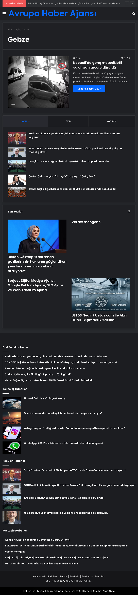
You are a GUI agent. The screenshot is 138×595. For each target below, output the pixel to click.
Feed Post (100, 576)
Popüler (25, 121)
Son (68, 121)
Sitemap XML (39, 576)
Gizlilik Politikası (54, 591)
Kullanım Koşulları (92, 591)
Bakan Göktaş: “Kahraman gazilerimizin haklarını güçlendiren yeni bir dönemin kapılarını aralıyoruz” (79, 3)
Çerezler (69, 591)
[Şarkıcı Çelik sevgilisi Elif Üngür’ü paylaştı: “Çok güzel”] (17, 180)
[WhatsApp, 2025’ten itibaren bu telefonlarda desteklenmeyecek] (12, 447)
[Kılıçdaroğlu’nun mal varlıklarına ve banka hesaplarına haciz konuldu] (12, 517)
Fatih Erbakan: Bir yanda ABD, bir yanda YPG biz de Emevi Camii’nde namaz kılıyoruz (75, 470)
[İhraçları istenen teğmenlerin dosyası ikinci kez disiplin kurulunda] (17, 166)
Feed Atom (87, 576)
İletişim (40, 591)
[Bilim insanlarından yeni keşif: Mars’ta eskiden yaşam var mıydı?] (12, 418)
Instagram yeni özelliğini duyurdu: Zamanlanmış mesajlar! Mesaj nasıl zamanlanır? (74, 428)
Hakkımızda (29, 591)
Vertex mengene (86, 222)
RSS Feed (53, 576)
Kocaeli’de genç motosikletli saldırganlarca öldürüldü (97, 65)
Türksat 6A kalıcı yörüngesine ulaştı (45, 398)
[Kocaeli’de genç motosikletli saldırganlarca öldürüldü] (38, 82)
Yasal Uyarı (109, 591)
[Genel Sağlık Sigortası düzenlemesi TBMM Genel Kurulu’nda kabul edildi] (17, 192)
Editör (78, 58)
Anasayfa (15, 29)
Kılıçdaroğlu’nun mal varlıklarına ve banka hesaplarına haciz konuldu (66, 513)
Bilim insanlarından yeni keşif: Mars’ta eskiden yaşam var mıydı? (63, 413)
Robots (63, 576)
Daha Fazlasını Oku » (89, 88)
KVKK (78, 591)
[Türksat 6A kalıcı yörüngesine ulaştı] (12, 403)
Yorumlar (112, 121)
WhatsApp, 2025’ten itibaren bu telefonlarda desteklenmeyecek (63, 443)
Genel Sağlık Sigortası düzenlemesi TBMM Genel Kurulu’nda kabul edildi (72, 189)
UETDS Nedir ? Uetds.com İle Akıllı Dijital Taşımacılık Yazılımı (99, 317)
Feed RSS (74, 576)
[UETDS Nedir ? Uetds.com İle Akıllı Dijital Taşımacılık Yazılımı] (101, 294)
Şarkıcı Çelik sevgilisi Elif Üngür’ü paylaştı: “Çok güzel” (62, 176)
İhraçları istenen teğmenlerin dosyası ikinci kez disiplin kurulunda (69, 161)
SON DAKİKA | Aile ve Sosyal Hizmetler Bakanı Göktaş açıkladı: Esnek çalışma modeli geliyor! (79, 485)
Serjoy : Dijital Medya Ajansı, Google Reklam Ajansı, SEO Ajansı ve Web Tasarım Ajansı (36, 285)
